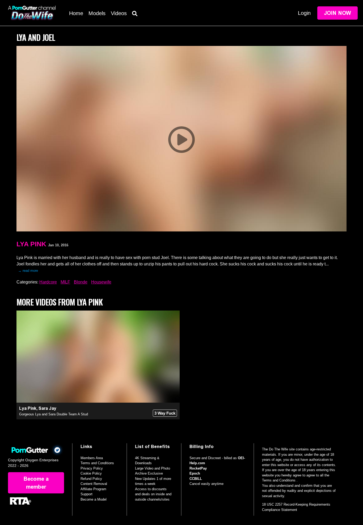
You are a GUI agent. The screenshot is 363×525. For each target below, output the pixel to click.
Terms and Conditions (97, 463)
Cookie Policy (91, 473)
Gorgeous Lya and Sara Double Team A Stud (53, 414)
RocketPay (198, 468)
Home (76, 13)
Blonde (80, 282)
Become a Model (94, 499)
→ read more (28, 271)
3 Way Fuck (164, 413)
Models (96, 13)
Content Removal (94, 484)
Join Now (337, 13)
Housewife (101, 282)
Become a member (36, 483)
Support (86, 494)
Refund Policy (91, 479)
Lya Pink (31, 244)
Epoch (194, 473)
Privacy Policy (92, 468)
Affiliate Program (93, 489)
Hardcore (48, 282)
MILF (65, 282)
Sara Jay (47, 408)
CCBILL (195, 479)
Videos (119, 13)
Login (304, 13)
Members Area (92, 458)
